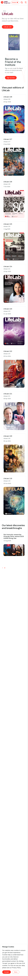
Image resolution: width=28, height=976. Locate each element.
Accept (6, 972)
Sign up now (11, 78)
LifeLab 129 (7, 27)
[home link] (5, 2)
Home (4, 11)
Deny (15, 972)
